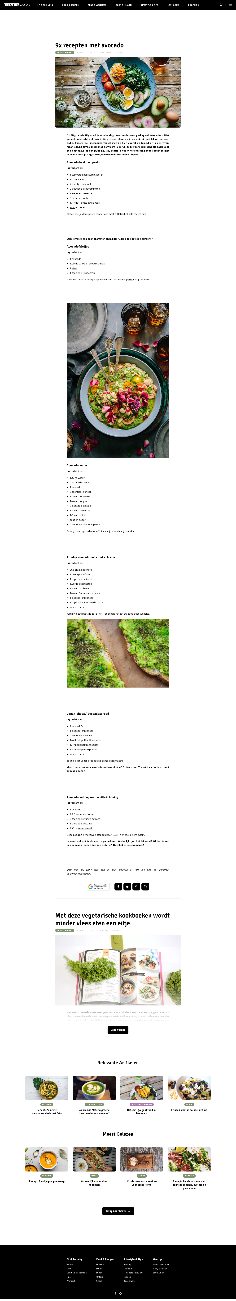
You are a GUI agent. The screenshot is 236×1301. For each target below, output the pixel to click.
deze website (141, 613)
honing (90, 814)
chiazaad (87, 823)
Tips (69, 1276)
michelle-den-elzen (112, 52)
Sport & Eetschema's (77, 1272)
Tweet (127, 886)
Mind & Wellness (97, 5)
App (145, 886)
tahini (82, 515)
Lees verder (118, 1030)
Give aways (129, 1280)
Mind (69, 1268)
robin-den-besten (111, 930)
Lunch (99, 1272)
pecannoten (85, 583)
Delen (118, 886)
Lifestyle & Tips (149, 5)
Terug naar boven (115, 1211)
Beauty (127, 1264)
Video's (127, 1276)
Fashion (128, 1268)
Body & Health (124, 5)
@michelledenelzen (80, 873)
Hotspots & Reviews (134, 1272)
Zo (68, 760)
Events (70, 1264)
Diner (99, 1268)
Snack (99, 1280)
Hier (101, 531)
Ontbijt (99, 1276)
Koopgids (193, 5)
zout (72, 207)
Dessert (100, 1264)
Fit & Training (45, 5)
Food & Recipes (70, 5)
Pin (136, 886)
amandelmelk (85, 828)
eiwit (74, 268)
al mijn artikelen (117, 869)
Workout (71, 1280)
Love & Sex (173, 5)
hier (144, 213)
